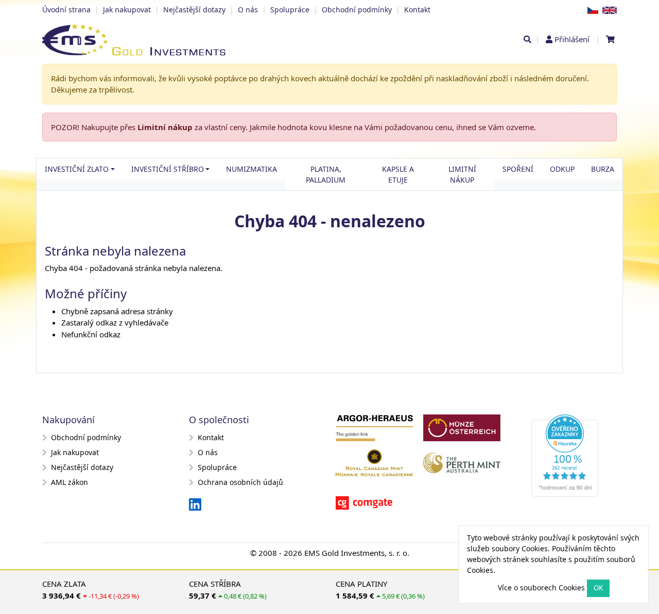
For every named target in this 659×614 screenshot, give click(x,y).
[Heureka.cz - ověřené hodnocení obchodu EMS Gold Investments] (568, 459)
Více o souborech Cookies (541, 587)
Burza (602, 169)
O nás (248, 9)
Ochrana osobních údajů (240, 482)
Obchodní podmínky (357, 9)
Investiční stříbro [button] (167, 169)
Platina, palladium (325, 174)
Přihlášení (571, 39)
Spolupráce (289, 9)
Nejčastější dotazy (194, 9)
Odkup (562, 169)
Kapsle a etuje (398, 174)
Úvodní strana (66, 9)
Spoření (517, 169)
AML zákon (69, 482)
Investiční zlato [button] (77, 169)
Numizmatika (251, 169)
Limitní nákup (165, 127)
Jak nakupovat (127, 9)
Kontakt (417, 9)
